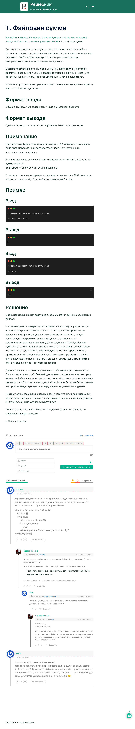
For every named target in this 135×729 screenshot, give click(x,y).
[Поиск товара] (87, 7)
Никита (41, 555)
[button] (91, 208)
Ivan (52, 619)
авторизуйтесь (86, 435)
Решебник (41, 4)
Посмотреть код (17, 421)
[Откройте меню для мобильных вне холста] (93, 6)
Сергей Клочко (30, 551)
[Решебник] (24, 6)
